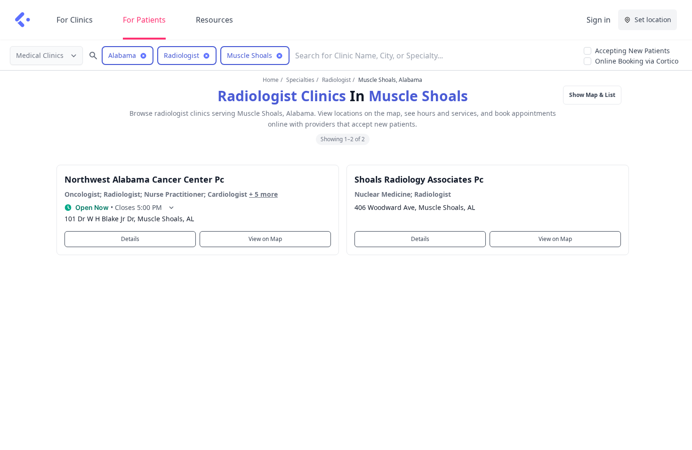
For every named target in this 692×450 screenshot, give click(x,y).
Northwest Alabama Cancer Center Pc (144, 179)
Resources (214, 20)
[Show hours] (171, 207)
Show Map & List (592, 95)
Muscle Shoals (418, 95)
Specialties (300, 80)
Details (130, 239)
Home (271, 80)
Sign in (599, 20)
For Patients (144, 20)
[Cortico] (22, 19)
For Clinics (74, 20)
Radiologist (336, 80)
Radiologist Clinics (281, 95)
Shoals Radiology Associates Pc (418, 179)
